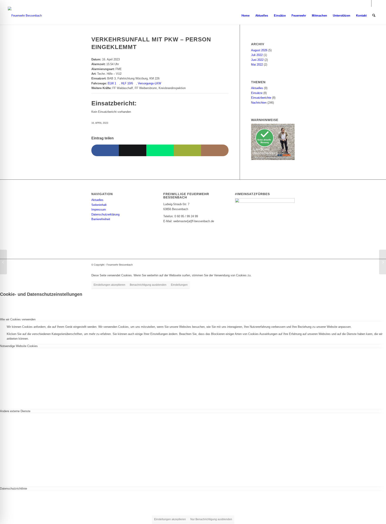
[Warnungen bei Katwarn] (273, 159)
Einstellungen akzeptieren (109, 284)
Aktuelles (257, 88)
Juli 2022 (257, 55)
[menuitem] (245, 16)
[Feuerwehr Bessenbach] (25, 16)
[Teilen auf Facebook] (105, 150)
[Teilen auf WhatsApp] (160, 150)
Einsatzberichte (261, 97)
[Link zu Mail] (374, 3)
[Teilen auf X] (132, 150)
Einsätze (256, 93)
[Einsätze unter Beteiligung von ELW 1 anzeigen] (118, 83)
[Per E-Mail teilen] (187, 150)
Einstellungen (179, 284)
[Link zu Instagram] (368, 3)
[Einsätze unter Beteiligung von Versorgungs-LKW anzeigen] (163, 83)
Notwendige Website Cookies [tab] (19, 346)
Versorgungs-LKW (149, 83)
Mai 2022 (257, 64)
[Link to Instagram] (215, 150)
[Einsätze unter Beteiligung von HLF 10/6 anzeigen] (135, 83)
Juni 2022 (257, 60)
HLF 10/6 (127, 83)
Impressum (98, 209)
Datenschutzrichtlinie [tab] (13, 488)
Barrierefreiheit (100, 219)
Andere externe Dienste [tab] (15, 411)
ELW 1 (112, 83)
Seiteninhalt (99, 205)
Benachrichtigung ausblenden (148, 284)
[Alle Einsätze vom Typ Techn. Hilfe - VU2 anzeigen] (123, 73)
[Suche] (373, 16)
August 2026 (259, 50)
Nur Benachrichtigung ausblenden (211, 519)
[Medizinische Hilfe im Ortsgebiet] (3, 262)
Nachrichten (258, 102)
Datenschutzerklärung (105, 214)
